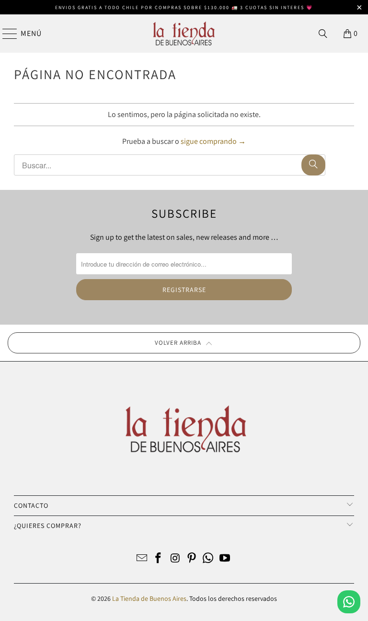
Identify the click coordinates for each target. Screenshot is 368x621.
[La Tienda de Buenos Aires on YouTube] (225, 559)
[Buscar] (323, 33)
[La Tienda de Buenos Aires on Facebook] (158, 559)
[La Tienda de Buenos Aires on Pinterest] (192, 559)
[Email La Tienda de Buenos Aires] (142, 559)
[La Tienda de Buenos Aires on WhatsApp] (208, 559)
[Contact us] (348, 601)
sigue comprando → (213, 141)
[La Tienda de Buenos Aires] (184, 33)
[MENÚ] (5, 33)
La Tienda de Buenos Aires (149, 598)
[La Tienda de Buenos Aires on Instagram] (175, 559)
